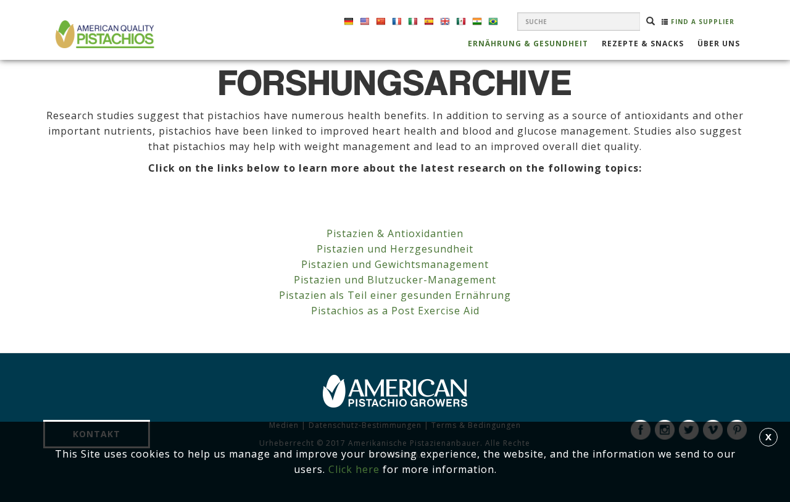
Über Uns (718, 44)
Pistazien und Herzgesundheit (395, 249)
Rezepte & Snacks (643, 44)
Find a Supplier (701, 21)
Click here (354, 469)
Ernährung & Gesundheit (528, 44)
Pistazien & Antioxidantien (395, 233)
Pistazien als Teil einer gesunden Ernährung (395, 295)
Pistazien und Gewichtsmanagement (395, 264)
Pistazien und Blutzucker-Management (395, 280)
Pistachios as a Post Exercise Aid (395, 310)
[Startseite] (103, 34)
